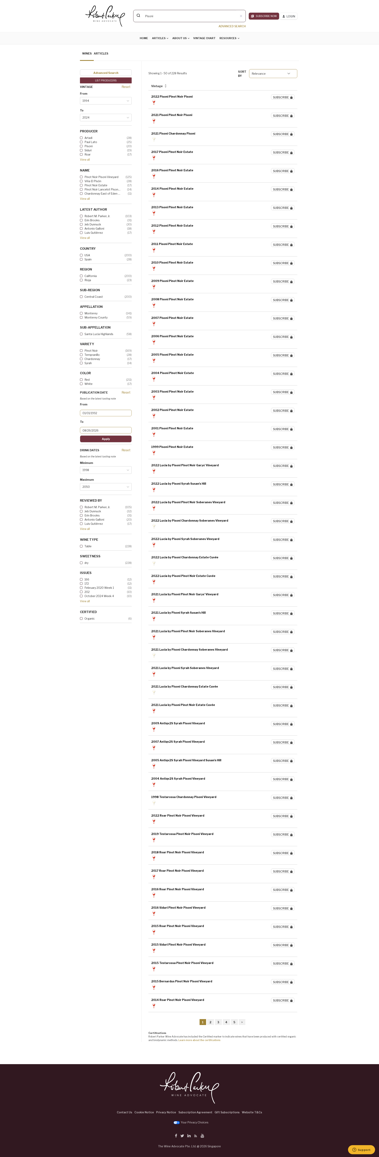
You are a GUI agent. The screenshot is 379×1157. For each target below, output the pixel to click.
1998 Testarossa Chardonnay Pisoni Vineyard (183, 797)
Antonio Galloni (94, 228)
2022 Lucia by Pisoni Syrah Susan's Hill (178, 483)
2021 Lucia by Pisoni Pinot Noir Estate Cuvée (183, 705)
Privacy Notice (166, 1112)
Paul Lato (90, 142)
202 (87, 592)
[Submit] (138, 15)
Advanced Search (105, 72)
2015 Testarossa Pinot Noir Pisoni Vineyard (182, 963)
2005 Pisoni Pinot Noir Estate (172, 354)
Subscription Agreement (195, 1112)
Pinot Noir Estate (95, 185)
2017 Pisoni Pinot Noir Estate (172, 152)
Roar (87, 154)
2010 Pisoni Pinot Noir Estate (172, 262)
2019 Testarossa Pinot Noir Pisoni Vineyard (182, 834)
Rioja (87, 280)
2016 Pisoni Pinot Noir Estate (172, 170)
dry (86, 562)
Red (87, 379)
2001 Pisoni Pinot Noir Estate (172, 428)
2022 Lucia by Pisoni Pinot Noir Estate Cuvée (183, 576)
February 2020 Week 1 (99, 587)
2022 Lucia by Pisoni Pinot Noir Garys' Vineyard (185, 465)
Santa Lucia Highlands (98, 334)
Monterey (91, 313)
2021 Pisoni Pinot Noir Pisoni (171, 115)
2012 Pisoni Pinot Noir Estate (172, 225)
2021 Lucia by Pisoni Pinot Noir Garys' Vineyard (184, 594)
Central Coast (93, 296)
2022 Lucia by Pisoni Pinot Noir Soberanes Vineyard (188, 502)
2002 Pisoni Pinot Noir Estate (172, 410)
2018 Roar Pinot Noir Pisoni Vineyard (177, 852)
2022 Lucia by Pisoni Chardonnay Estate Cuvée (184, 557)
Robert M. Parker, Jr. (97, 216)
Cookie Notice (144, 1112)
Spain (88, 259)
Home (144, 38)
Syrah (88, 363)
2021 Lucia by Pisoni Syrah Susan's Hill (178, 612)
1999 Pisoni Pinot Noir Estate (172, 446)
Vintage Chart (204, 38)
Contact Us (124, 1112)
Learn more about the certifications (199, 1040)
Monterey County (96, 317)
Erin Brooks (92, 220)
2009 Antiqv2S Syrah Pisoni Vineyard (178, 723)
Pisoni (88, 146)
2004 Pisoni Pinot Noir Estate (172, 373)
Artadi (88, 137)
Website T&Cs (252, 1112)
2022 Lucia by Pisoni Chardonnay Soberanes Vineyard (189, 520)
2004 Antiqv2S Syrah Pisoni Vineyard (178, 778)
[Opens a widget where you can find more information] (361, 1150)
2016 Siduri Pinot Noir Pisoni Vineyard (178, 907)
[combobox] (189, 16)
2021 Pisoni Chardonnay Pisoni (173, 133)
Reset (126, 87)
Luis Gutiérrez (93, 232)
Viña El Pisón (92, 181)
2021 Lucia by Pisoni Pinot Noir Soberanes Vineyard (188, 631)
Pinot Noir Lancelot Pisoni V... (102, 189)
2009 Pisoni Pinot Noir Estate (172, 281)
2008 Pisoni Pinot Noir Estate (172, 299)
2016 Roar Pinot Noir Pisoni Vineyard (177, 889)
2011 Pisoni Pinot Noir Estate (172, 244)
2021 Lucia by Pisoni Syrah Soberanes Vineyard (185, 668)
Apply (106, 439)
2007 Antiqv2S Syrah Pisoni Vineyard (178, 741)
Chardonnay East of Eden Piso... (102, 193)
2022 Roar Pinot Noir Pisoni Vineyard (177, 815)
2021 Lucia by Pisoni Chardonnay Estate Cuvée (184, 686)
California (90, 276)
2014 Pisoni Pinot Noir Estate (172, 188)
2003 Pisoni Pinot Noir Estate (172, 391)
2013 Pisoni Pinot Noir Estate (172, 207)
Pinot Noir (91, 350)
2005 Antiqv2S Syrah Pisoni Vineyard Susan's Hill (186, 760)
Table (88, 546)
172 (86, 583)
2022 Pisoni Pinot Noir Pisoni (172, 96)
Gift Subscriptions (227, 1112)
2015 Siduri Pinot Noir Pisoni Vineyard (178, 944)
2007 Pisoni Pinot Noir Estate (172, 317)
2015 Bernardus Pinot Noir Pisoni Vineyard (181, 981)
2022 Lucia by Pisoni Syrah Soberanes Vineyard (185, 539)
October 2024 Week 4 (99, 596)
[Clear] (241, 16)
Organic (89, 618)
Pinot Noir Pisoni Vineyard (101, 177)
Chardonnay (92, 359)
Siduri (88, 150)
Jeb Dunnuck (92, 224)
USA (87, 255)
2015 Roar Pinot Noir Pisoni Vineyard (177, 926)
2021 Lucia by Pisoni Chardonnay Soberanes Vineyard (189, 649)
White (88, 383)
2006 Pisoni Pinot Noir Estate (172, 336)
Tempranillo (92, 354)
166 (86, 579)
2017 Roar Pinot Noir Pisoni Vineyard (177, 870)
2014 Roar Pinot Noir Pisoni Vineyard (177, 1000)
